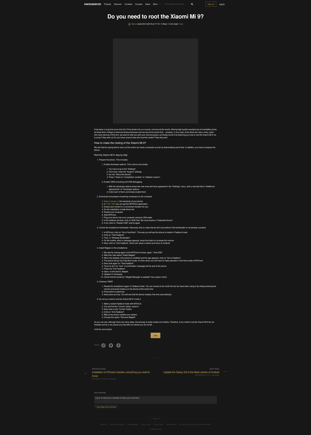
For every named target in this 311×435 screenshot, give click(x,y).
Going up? (156, 418)
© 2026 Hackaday (155, 429)
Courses (138, 4)
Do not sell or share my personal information (195, 424)
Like (181, 23)
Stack (147, 4)
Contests (128, 4)
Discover (118, 4)
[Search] (192, 4)
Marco (134, 23)
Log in (222, 4)
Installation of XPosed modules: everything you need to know (121, 374)
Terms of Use (145, 424)
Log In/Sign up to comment (106, 407)
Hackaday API (171, 424)
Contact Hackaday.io (117, 424)
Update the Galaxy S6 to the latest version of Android (191, 372)
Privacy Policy (158, 424)
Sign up (210, 4)
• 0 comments (111, 379)
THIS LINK (110, 203)
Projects (107, 4)
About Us (103, 424)
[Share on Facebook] (118, 344)
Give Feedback (132, 424)
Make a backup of (111, 201)
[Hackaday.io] (93, 4)
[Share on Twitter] (111, 344)
